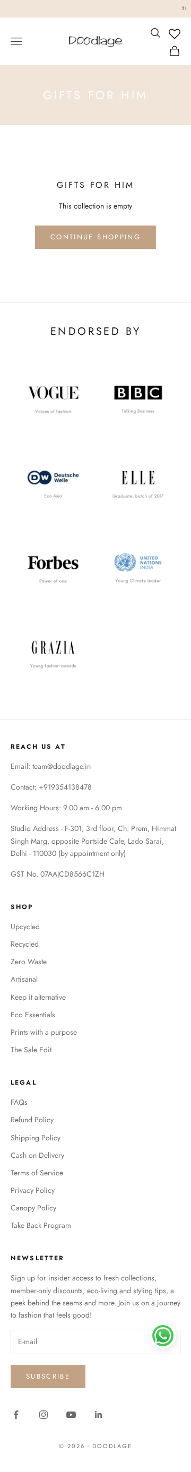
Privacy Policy (33, 1190)
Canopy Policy (33, 1207)
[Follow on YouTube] (71, 1414)
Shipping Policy (35, 1137)
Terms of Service (37, 1172)
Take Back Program (41, 1225)
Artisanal (24, 979)
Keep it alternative (38, 997)
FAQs (19, 1102)
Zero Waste (29, 961)
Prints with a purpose (44, 1032)
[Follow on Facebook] (16, 1414)
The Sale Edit (31, 1049)
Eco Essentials (33, 1014)
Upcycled (25, 926)
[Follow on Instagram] (43, 1414)
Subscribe (48, 1376)
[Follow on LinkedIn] (98, 1414)
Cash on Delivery (37, 1155)
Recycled (25, 944)
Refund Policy (32, 1119)
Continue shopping (95, 237)
